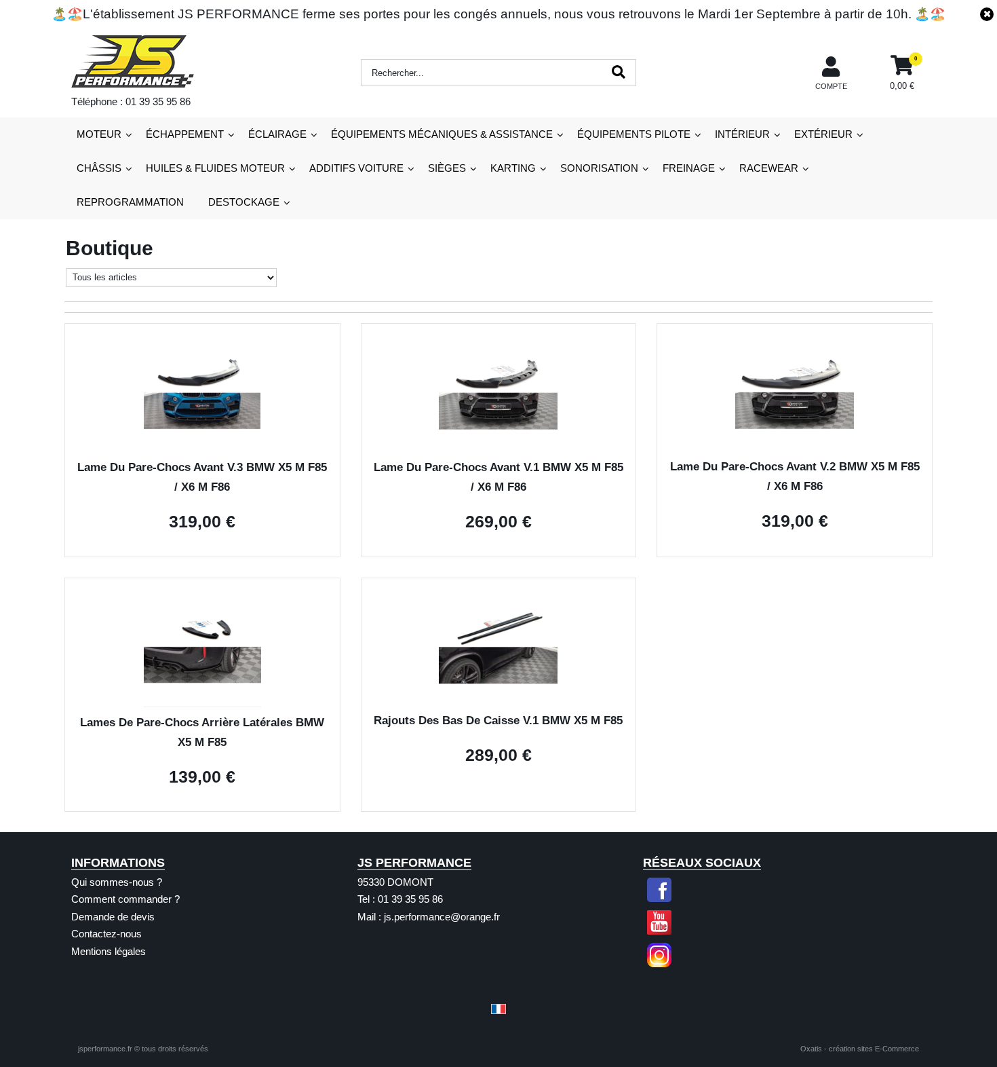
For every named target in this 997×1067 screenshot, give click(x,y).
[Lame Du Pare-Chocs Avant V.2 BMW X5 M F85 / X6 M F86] (794, 448)
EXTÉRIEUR (823, 134)
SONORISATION (599, 168)
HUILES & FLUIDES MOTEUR (215, 168)
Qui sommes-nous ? (116, 882)
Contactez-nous (106, 933)
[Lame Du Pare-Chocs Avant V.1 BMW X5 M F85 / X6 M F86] (498, 449)
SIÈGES (447, 168)
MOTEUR (99, 134)
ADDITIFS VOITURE (356, 168)
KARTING (513, 168)
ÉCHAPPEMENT (185, 134)
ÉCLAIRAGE (277, 134)
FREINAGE (689, 168)
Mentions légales (108, 951)
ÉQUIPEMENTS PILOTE (633, 134)
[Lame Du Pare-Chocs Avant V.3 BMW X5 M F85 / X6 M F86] (202, 449)
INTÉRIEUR (742, 134)
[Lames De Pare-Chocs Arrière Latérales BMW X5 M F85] (202, 703)
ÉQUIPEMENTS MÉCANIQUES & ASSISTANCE (442, 134)
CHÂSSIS (99, 168)
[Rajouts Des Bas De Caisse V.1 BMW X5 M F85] (498, 701)
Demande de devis (113, 916)
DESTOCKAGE (243, 202)
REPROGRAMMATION (130, 202)
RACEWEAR (768, 168)
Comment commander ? (125, 899)
